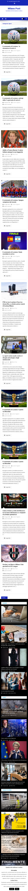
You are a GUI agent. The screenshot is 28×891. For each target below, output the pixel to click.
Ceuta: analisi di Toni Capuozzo (8, 738)
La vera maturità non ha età (7, 691)
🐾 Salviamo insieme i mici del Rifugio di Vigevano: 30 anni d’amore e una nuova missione (13, 855)
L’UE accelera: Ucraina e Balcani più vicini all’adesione (14, 760)
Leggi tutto (8, 72)
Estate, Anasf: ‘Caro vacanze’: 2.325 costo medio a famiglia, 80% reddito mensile (13, 644)
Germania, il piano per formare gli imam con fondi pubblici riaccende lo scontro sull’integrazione (13, 783)
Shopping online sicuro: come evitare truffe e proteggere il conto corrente (12, 617)
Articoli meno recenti (5, 597)
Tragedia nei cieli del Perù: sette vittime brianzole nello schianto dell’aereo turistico (13, 711)
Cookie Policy (14, 880)
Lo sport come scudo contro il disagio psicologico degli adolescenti (12, 358)
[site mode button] (23, 18)
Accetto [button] (11, 889)
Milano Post (14, 8)
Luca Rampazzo (15, 621)
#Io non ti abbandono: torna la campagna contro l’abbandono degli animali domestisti (12, 831)
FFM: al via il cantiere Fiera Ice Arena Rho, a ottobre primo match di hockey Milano (14, 304)
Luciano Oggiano (16, 50)
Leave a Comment (7, 52)
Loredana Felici (13, 693)
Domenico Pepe (14, 834)
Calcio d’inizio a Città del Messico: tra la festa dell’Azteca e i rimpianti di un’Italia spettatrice (14, 512)
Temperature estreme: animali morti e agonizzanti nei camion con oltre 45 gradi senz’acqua (13, 804)
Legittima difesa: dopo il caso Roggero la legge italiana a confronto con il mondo (12, 668)
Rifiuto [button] (17, 889)
